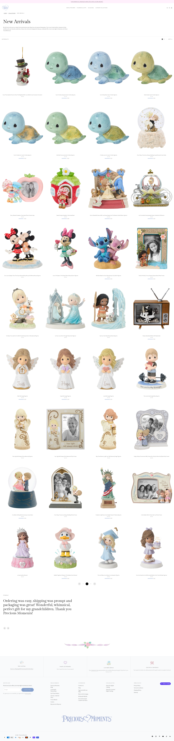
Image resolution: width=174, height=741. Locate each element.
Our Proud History (55, 693)
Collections (11, 13)
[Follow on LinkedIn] (170, 736)
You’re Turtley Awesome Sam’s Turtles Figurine (65, 95)
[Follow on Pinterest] (159, 736)
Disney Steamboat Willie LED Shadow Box (151, 336)
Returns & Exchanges (83, 694)
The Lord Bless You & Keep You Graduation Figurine (108, 575)
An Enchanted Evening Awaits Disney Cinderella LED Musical (151, 215)
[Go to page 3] (94, 583)
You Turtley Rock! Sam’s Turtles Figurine (108, 95)
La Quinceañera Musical (22, 575)
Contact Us (81, 685)
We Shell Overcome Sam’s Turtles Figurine (65, 155)
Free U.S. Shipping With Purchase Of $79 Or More (21, 669)
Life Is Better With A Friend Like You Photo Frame (151, 515)
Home (5, 13)
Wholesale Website (82, 696)
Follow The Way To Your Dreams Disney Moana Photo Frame (151, 275)
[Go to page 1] (79, 583)
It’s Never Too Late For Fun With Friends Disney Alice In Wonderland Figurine (22, 336)
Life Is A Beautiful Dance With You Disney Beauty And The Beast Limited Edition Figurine (108, 215)
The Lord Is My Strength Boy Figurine (151, 396)
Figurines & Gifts (81, 8)
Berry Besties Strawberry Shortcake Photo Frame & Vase (22, 215)
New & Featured (70, 8)
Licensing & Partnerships (53, 690)
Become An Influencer (56, 704)
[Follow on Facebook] (152, 736)
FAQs (79, 688)
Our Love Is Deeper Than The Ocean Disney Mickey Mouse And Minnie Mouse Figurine (22, 275)
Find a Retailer (54, 700)
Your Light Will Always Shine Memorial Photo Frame (65, 456)
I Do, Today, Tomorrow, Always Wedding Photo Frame (65, 515)
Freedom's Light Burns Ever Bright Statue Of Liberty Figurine (108, 515)
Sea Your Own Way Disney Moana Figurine (108, 336)
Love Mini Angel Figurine (108, 396)
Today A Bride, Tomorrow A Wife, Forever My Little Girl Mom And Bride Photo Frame (151, 456)
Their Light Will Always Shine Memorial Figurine (22, 456)
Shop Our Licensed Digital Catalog (110, 690)
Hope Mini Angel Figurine (65, 396)
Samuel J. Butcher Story (55, 696)
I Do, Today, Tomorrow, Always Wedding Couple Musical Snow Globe (151, 155)
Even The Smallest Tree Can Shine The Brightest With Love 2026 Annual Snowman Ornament (22, 95)
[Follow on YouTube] (163, 736)
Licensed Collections (101, 8)
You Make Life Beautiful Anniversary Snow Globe (22, 515)
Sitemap (136, 692)
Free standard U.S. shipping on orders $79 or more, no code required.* (87, 1)
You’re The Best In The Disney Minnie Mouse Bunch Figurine (65, 275)
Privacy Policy (137, 685)
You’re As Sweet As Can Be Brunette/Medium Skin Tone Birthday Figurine (151, 575)
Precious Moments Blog (55, 686)
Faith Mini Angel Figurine (22, 396)
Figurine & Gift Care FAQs (82, 691)
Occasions (91, 8)
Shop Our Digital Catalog (110, 686)
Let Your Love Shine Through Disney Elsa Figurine (65, 336)
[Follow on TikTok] (166, 736)
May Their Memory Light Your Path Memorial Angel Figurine (108, 456)
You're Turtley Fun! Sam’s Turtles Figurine (22, 155)
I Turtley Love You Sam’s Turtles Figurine (108, 155)
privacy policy (28, 693)
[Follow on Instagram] (156, 736)
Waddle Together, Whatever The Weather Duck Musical (65, 575)
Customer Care (94, 670)
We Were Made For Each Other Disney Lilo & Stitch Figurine (108, 275)
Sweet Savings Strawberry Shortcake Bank (65, 215)
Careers (52, 702)
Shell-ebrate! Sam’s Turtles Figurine (151, 95)
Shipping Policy (137, 690)
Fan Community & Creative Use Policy (82, 699)
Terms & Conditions (138, 688)
